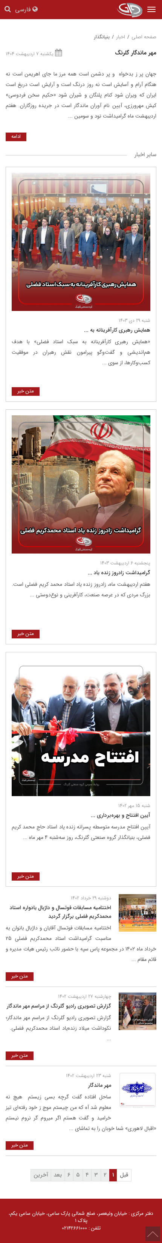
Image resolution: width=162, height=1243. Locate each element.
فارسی (23, 10)
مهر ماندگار (99, 1085)
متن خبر (25, 391)
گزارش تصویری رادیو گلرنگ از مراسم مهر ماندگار (59, 1006)
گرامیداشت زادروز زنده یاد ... (119, 573)
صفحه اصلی (143, 37)
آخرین (41, 1175)
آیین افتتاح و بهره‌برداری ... (120, 815)
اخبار (120, 37)
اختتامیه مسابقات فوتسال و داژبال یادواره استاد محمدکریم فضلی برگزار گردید (60, 912)
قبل (124, 1175)
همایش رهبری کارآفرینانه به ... (117, 330)
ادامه (16, 136)
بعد (58, 1175)
